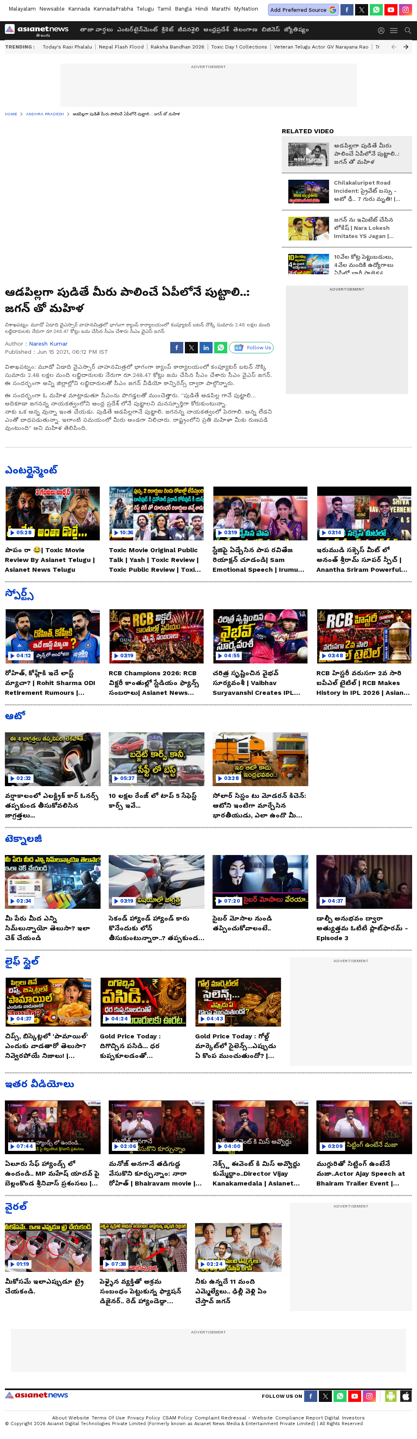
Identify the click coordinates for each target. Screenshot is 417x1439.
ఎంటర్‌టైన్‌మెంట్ (137, 29)
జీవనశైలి (188, 29)
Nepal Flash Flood (121, 47)
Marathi (220, 9)
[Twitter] (361, 9)
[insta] (405, 9)
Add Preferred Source (298, 10)
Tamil (164, 9)
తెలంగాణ (245, 29)
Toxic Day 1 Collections (239, 47)
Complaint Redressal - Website (234, 1418)
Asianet (36, 1395)
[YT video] (390, 9)
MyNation (246, 9)
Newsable (52, 9)
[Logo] (39, 30)
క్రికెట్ (167, 29)
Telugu (145, 9)
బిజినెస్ (270, 29)
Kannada (79, 9)
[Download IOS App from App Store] (405, 1396)
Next (406, 46)
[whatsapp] (376, 9)
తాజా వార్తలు (96, 29)
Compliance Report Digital (307, 1418)
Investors (353, 1418)
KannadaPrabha (113, 9)
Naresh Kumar (48, 343)
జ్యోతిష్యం (296, 29)
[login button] (383, 30)
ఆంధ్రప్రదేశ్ (216, 29)
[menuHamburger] (394, 30)
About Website (70, 1418)
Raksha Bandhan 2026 (177, 47)
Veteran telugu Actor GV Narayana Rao (321, 47)
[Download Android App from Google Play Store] (390, 1396)
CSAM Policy (177, 1418)
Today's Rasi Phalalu (67, 47)
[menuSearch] (408, 30)
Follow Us (259, 347)
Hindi (201, 9)
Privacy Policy (143, 1418)
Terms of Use (108, 1418)
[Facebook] (346, 9)
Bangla (183, 9)
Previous (394, 46)
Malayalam (22, 9)
